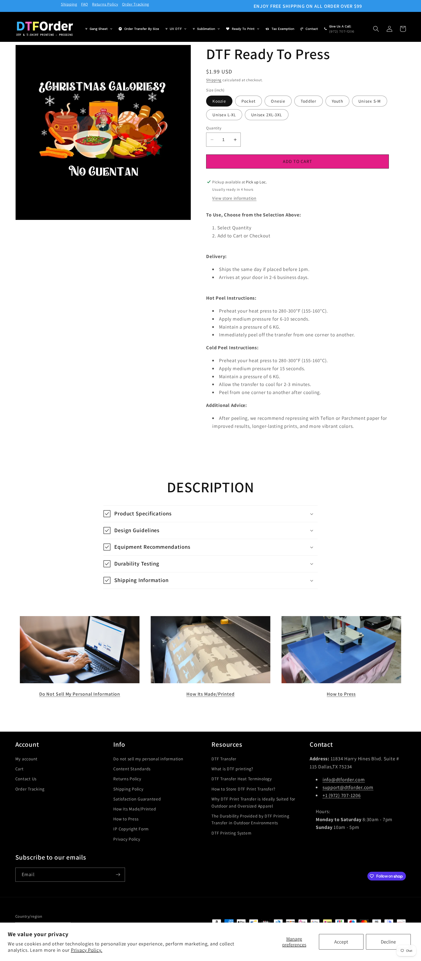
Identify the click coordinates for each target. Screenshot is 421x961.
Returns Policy (105, 4)
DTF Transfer (223, 759)
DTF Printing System (231, 833)
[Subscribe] (118, 875)
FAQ (84, 4)
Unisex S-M (369, 101)
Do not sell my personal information (148, 759)
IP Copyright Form (131, 829)
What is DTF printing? (232, 769)
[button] (376, 29)
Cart (19, 769)
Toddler (308, 101)
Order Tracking (135, 4)
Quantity (213, 128)
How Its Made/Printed (210, 694)
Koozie (219, 101)
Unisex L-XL (224, 114)
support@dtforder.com (348, 787)
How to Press (341, 694)
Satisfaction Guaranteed (137, 799)
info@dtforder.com (344, 779)
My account (26, 759)
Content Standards (132, 769)
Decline (388, 942)
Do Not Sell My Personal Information (79, 694)
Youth (337, 101)
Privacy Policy (126, 839)
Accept (341, 942)
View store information (234, 198)
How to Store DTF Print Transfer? (243, 789)
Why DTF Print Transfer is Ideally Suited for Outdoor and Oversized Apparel (253, 802)
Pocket (248, 101)
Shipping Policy (128, 789)
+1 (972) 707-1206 (342, 795)
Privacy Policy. (86, 950)
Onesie (278, 101)
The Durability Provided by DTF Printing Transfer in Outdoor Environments (250, 819)
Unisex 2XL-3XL (266, 114)
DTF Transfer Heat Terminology (241, 778)
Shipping (69, 4)
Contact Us (26, 778)
